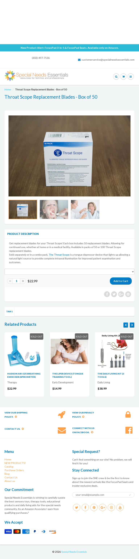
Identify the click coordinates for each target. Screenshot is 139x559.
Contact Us (11, 477)
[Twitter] (76, 507)
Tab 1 (9, 311)
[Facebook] (85, 507)
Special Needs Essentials (74, 551)
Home (8, 89)
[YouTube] (120, 507)
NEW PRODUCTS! (15, 462)
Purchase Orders (14, 470)
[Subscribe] (130, 495)
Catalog (9, 466)
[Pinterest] (94, 507)
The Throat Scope (59, 254)
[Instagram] (111, 507)
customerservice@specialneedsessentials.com (108, 59)
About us (10, 481)
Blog (7, 473)
